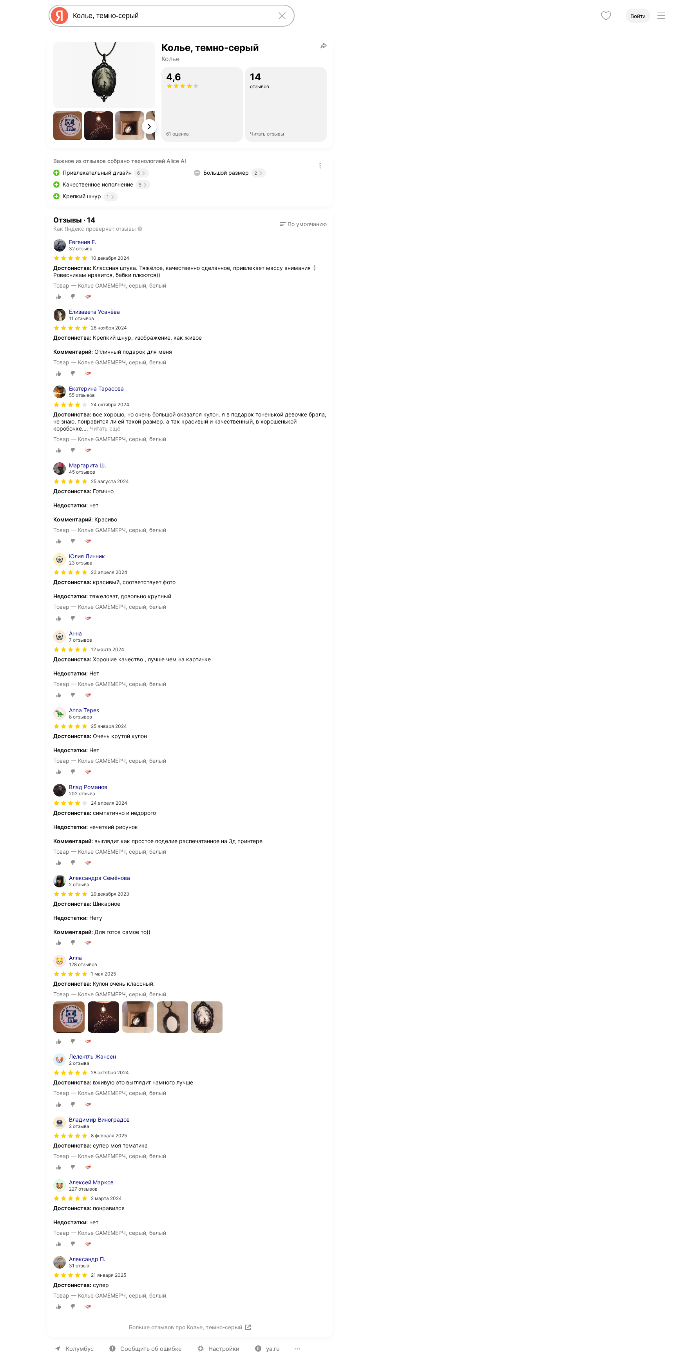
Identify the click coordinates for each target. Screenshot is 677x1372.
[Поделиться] (323, 45)
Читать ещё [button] (105, 428)
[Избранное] (606, 15)
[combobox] (170, 15)
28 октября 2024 (110, 1072)
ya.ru (273, 1348)
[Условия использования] (320, 166)
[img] (70, 258)
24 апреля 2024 (109, 803)
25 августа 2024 (110, 481)
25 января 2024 (109, 726)
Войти (638, 16)
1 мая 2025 (103, 974)
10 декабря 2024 (110, 258)
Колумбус (80, 1348)
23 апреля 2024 (109, 572)
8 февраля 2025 (109, 1136)
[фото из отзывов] (69, 1017)
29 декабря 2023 (110, 894)
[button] (67, 125)
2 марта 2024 (106, 1198)
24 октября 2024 (110, 404)
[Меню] (661, 16)
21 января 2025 (108, 1275)
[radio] (58, 296)
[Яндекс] (59, 15)
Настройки (223, 1348)
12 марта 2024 (107, 649)
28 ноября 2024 (109, 328)
